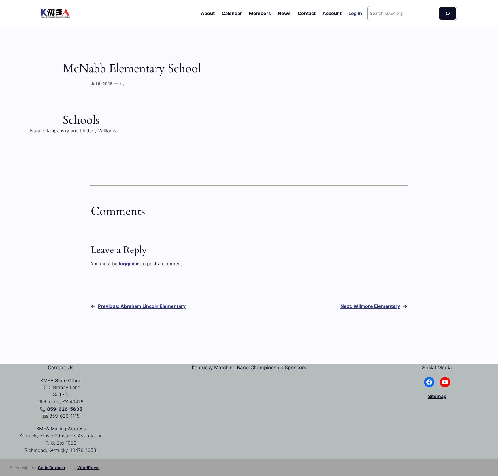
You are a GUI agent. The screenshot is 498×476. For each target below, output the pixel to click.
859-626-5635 (64, 409)
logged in (129, 263)
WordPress (88, 467)
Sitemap (437, 396)
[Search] (447, 13)
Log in (355, 13)
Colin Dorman (51, 467)
